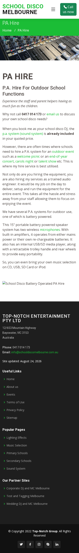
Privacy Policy (15, 410)
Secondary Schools (18, 460)
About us (12, 386)
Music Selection (16, 445)
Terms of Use (15, 402)
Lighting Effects (16, 437)
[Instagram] (39, 544)
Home (7, 30)
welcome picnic (28, 156)
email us (53, 114)
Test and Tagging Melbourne (25, 496)
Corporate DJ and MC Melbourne (28, 488)
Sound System (15, 468)
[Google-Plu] (48, 544)
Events (10, 394)
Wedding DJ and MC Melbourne (27, 503)
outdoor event (63, 151)
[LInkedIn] (57, 544)
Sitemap (11, 417)
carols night (24, 161)
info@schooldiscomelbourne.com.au (34, 352)
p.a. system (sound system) (22, 133)
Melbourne (22, 9)
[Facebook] (30, 544)
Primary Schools (17, 453)
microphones (50, 229)
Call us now (68, 9)
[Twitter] (21, 544)
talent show (47, 161)
